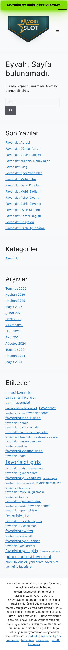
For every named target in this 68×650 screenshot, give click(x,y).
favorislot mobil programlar (17, 488)
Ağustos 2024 (15, 343)
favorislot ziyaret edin (50, 551)
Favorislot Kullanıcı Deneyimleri (27, 161)
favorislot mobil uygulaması (24, 492)
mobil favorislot (16, 562)
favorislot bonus (16, 423)
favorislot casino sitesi (24, 451)
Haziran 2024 (15, 356)
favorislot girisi (15, 468)
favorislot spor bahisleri (22, 510)
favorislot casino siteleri (16, 446)
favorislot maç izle (48, 483)
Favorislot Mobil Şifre (20, 179)
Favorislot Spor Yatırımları (23, 173)
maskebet (12, 640)
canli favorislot (17, 402)
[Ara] (10, 110)
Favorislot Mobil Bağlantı (23, 191)
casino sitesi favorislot (21, 408)
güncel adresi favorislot (28, 556)
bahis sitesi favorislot (20, 397)
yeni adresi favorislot (43, 562)
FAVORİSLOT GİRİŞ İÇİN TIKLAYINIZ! (34, 5)
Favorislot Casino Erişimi (23, 155)
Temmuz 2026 (15, 288)
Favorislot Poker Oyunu (22, 197)
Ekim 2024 (13, 331)
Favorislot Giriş (16, 167)
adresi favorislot (19, 393)
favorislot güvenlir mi (23, 478)
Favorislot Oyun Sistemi (22, 210)
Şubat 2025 (13, 313)
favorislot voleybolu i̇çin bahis (19, 536)
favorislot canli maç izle (21, 427)
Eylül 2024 (13, 337)
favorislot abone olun (15, 413)
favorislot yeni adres (22, 541)
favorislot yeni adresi (20, 546)
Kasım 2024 (14, 325)
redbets (33, 636)
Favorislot (12, 258)
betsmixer (27, 640)
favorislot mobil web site (16, 497)
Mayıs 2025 (13, 307)
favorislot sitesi (39, 506)
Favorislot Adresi (17, 142)
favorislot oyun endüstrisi (23, 501)
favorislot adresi (37, 413)
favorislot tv (17, 515)
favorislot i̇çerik (50, 478)
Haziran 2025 (15, 301)
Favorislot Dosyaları (19, 222)
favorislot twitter (19, 531)
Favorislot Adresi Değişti (23, 216)
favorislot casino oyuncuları (45, 437)
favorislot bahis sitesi (23, 418)
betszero (34, 644)
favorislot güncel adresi (21, 473)
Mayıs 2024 (13, 362)
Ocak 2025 (13, 319)
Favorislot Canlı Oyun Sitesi (25, 228)
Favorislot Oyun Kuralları (23, 185)
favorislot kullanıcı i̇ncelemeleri (19, 483)
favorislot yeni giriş (21, 551)
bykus (57, 636)
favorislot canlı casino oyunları (26, 432)
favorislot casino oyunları (23, 441)
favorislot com (15, 456)
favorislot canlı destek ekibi (18, 437)
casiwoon (42, 640)
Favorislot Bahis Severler (23, 204)
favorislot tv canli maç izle (23, 521)
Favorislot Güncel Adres (22, 148)
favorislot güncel (36, 469)
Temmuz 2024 (15, 349)
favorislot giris (23, 462)
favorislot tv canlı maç (20, 526)
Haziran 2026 (15, 294)
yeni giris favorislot (18, 566)
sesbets (46, 636)
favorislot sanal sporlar (16, 506)
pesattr (55, 640)
